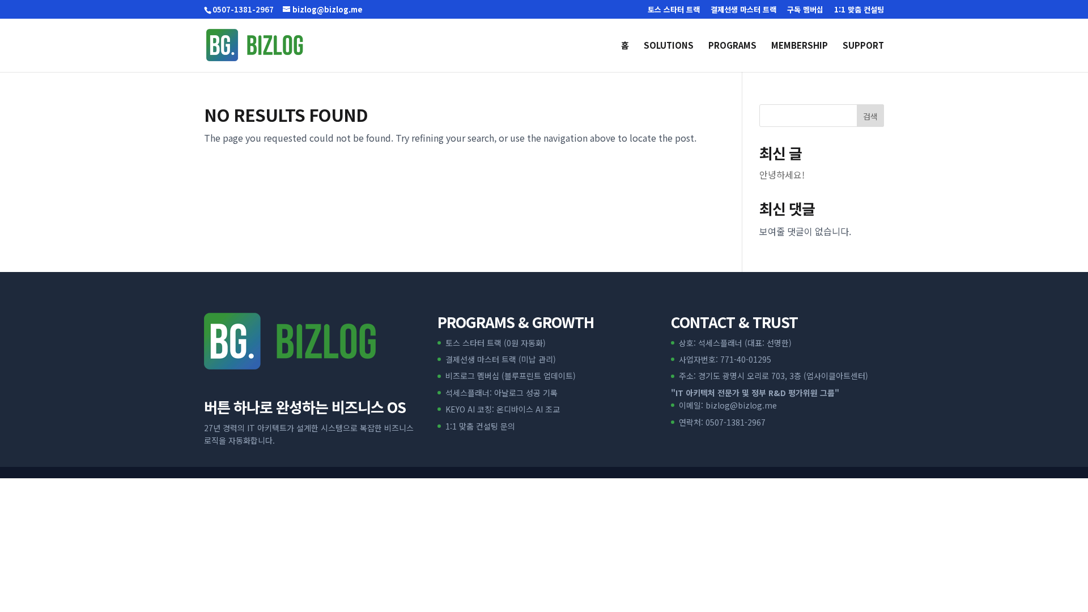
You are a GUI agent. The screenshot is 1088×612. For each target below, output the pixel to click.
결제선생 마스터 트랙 (743, 10)
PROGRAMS (732, 46)
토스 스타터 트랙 (674, 10)
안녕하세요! (782, 174)
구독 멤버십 (805, 10)
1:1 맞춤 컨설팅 (859, 10)
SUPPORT (863, 46)
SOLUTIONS (669, 46)
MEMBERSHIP (799, 46)
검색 (870, 116)
